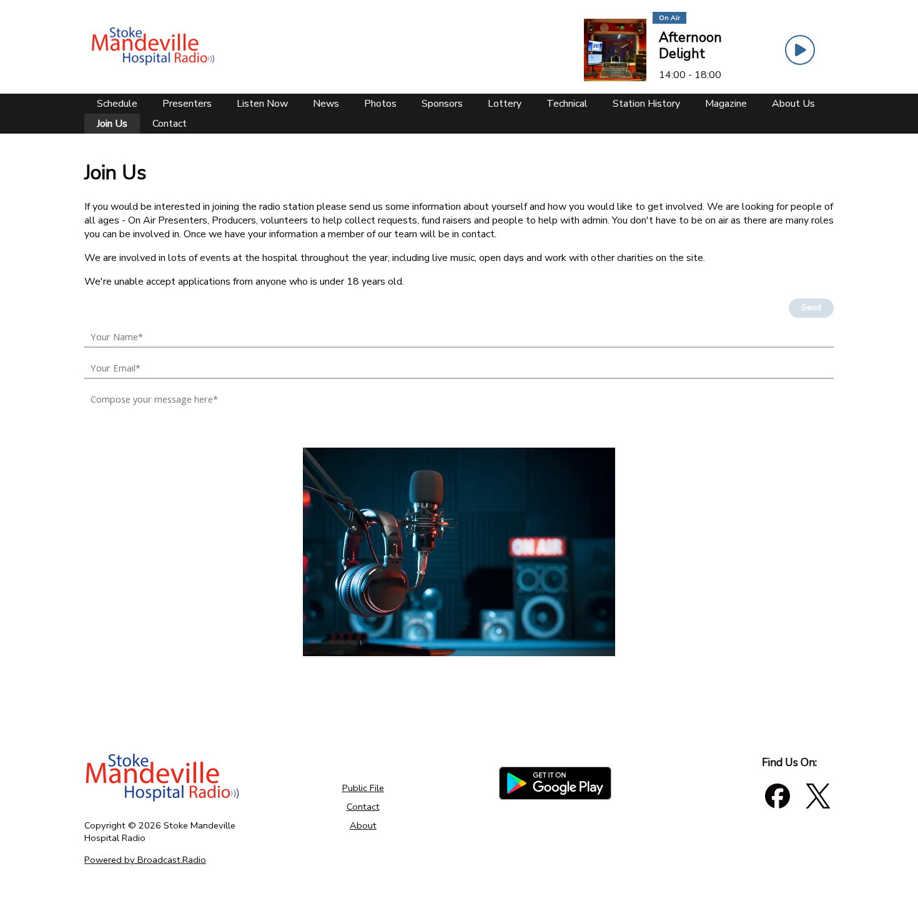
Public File (363, 788)
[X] (818, 796)
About (363, 825)
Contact (363, 806)
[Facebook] (777, 796)
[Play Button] (800, 50)
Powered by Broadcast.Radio (145, 859)
